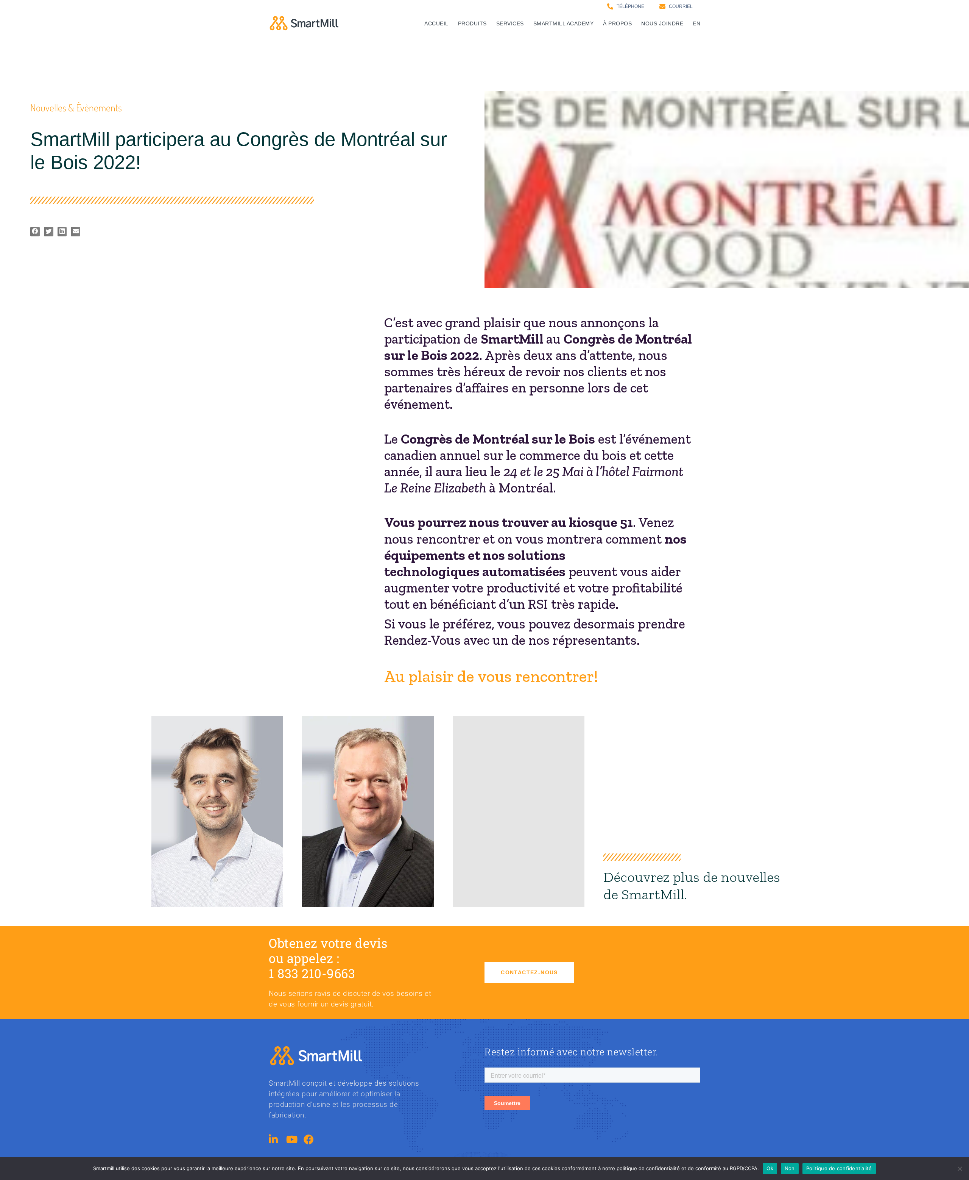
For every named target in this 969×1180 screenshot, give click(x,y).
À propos (617, 23)
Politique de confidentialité (839, 1168)
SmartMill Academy (563, 23)
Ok (769, 1168)
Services (510, 23)
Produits (472, 23)
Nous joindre (662, 23)
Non (790, 1168)
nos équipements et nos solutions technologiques (535, 555)
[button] (35, 231)
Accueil (436, 23)
